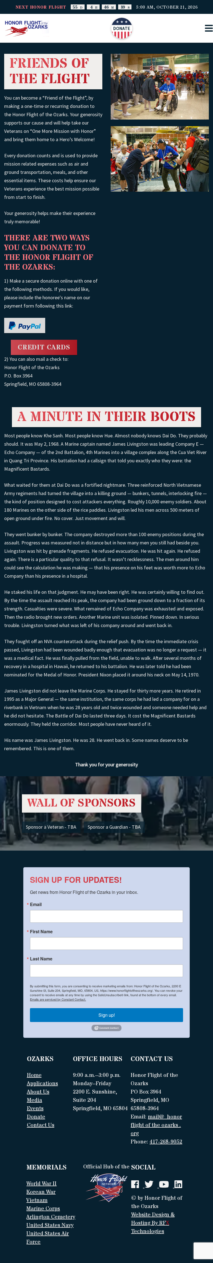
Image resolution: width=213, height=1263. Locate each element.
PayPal (24, 326)
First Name (41, 931)
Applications (42, 1083)
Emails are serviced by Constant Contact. (58, 999)
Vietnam (36, 1200)
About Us (38, 1092)
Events (35, 1108)
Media (34, 1100)
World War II (41, 1184)
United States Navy (49, 1225)
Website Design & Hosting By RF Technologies (153, 1223)
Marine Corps (43, 1209)
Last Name (41, 959)
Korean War (40, 1192)
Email (36, 904)
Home (34, 1075)
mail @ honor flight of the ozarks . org (156, 1125)
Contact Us (40, 1125)
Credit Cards (44, 347)
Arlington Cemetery (50, 1217)
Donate (121, 28)
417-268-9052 (165, 1142)
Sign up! (106, 1015)
